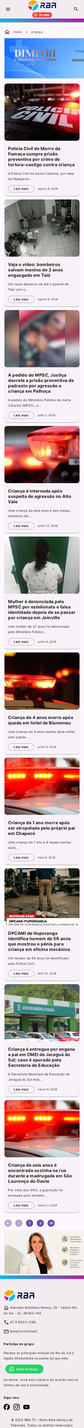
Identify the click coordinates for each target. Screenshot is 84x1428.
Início (17, 32)
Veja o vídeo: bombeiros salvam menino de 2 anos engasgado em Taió (35, 270)
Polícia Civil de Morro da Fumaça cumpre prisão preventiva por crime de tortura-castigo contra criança (41, 156)
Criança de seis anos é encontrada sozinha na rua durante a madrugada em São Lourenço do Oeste (40, 1173)
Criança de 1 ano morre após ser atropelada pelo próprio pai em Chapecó (41, 828)
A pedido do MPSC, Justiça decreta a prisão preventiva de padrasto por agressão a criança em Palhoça (41, 383)
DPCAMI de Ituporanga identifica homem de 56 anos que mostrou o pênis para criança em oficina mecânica (39, 941)
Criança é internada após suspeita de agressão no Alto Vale (39, 496)
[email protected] (23, 1331)
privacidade (39, 1385)
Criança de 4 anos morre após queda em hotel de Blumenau (40, 720)
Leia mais (21, 189)
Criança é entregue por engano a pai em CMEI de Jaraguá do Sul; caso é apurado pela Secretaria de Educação (41, 1057)
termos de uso (15, 1385)
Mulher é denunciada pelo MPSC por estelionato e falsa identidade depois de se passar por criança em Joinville (41, 609)
